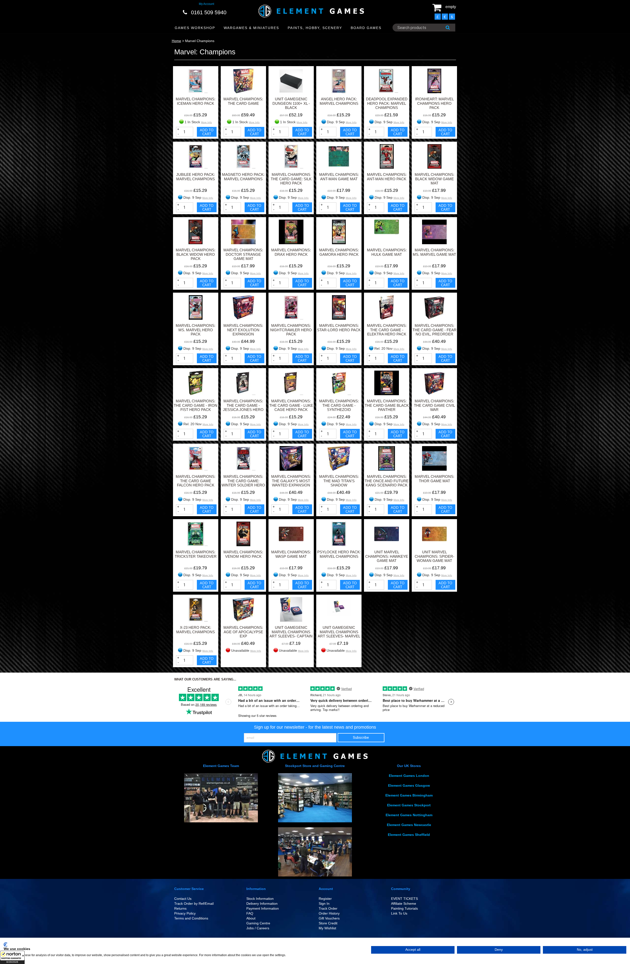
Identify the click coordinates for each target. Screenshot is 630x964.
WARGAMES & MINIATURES (251, 28)
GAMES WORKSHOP (195, 28)
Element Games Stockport (409, 805)
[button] (12, 957)
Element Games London (409, 776)
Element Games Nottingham (409, 815)
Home (176, 41)
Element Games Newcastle (409, 825)
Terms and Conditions (191, 918)
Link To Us (399, 913)
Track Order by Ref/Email (194, 903)
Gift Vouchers (329, 918)
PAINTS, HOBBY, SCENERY (315, 28)
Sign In (324, 903)
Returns (180, 908)
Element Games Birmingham (409, 795)
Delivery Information (262, 903)
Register (325, 899)
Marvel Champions (199, 41)
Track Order (328, 908)
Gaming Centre (258, 923)
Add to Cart (207, 131)
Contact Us (182, 899)
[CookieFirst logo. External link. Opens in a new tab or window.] (5, 944)
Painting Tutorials (404, 908)
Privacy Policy (185, 913)
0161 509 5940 (208, 12)
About (250, 918)
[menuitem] (195, 28)
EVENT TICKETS (404, 899)
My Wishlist (327, 928)
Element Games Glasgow (409, 785)
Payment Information (262, 908)
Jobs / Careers (257, 928)
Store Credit (328, 923)
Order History (329, 913)
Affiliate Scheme (403, 903)
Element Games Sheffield (409, 835)
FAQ (249, 913)
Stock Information (260, 899)
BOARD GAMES (366, 28)
